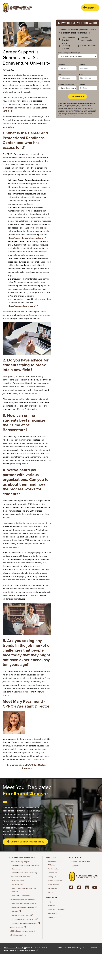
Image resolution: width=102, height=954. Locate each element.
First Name (62, 65)
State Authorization (55, 881)
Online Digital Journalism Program (22, 904)
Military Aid (52, 877)
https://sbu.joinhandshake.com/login (25, 238)
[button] (90, 7)
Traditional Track (18, 881)
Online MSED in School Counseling (24, 873)
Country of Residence (66, 85)
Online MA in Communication (20, 915)
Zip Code (82, 85)
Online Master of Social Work (20, 877)
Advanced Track (17, 885)
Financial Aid (52, 873)
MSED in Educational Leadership (21, 931)
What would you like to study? (69, 53)
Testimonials (52, 889)
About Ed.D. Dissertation (21, 896)
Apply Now (75, 866)
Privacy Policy (9, 950)
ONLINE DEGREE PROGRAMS (21, 857)
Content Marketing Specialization (24, 919)
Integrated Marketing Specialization (24, 923)
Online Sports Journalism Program (22, 908)
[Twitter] (80, 887)
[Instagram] (87, 887)
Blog (49, 902)
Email (60, 75)
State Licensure (53, 885)
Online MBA (14, 911)
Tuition (50, 893)
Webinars (51, 906)
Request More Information (80, 862)
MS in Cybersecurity (17, 935)
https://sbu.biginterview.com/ (21, 306)
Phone (81, 75)
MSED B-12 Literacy (17, 927)
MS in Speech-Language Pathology (22, 900)
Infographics (52, 914)
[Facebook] (72, 887)
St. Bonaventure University (14, 948)
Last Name (82, 65)
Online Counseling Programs (20, 862)
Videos (50, 918)
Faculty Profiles (53, 869)
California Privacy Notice (26, 950)
